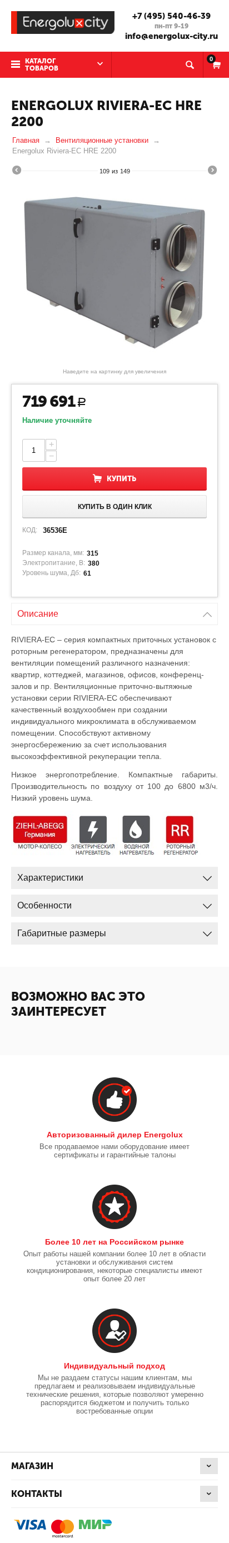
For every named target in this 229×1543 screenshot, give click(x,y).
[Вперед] (212, 172)
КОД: (29, 530)
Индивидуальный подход (114, 1365)
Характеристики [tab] (50, 877)
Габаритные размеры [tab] (61, 933)
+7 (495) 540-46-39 (171, 16)
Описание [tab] (37, 613)
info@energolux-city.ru (171, 36)
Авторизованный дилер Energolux (115, 1134)
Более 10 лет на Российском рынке (114, 1241)
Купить (121, 479)
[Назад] (16, 172)
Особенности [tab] (44, 905)
